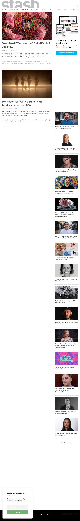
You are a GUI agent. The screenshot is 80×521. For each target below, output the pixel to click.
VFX (22, 61)
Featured (9, 61)
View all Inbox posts (67, 443)
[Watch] (42, 57)
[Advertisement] (27, 139)
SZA (12, 122)
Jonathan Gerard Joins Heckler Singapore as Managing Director (64, 192)
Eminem (9, 63)
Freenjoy (14, 63)
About (51, 9)
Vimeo (47, 514)
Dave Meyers (41, 120)
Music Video (16, 61)
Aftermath (31, 120)
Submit (43, 9)
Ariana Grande (32, 61)
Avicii (38, 61)
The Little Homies (46, 63)
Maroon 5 (30, 63)
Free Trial (24, 9)
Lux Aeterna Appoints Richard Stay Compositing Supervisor (65, 170)
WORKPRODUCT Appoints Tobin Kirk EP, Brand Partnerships (66, 412)
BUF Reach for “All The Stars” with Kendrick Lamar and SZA (22, 103)
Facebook (50, 514)
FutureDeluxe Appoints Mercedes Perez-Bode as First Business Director (66, 149)
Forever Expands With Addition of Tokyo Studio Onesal (65, 258)
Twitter (44, 514)
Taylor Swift (37, 63)
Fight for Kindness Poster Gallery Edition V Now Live (64, 368)
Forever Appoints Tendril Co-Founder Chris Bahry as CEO (66, 434)
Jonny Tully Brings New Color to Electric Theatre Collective (64, 127)
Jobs (65, 9)
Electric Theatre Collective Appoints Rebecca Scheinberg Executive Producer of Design (66, 345)
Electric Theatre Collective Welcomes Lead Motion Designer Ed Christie (66, 237)
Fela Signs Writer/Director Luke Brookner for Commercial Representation (64, 390)
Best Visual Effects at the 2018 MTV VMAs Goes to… (27, 45)
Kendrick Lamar (22, 63)
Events (72, 9)
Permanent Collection (10, 9)
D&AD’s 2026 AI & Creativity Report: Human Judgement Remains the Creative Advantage (65, 214)
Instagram (41, 514)
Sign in (76, 9)
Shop (58, 9)
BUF (42, 61)
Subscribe (34, 9)
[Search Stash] (77, 6)
